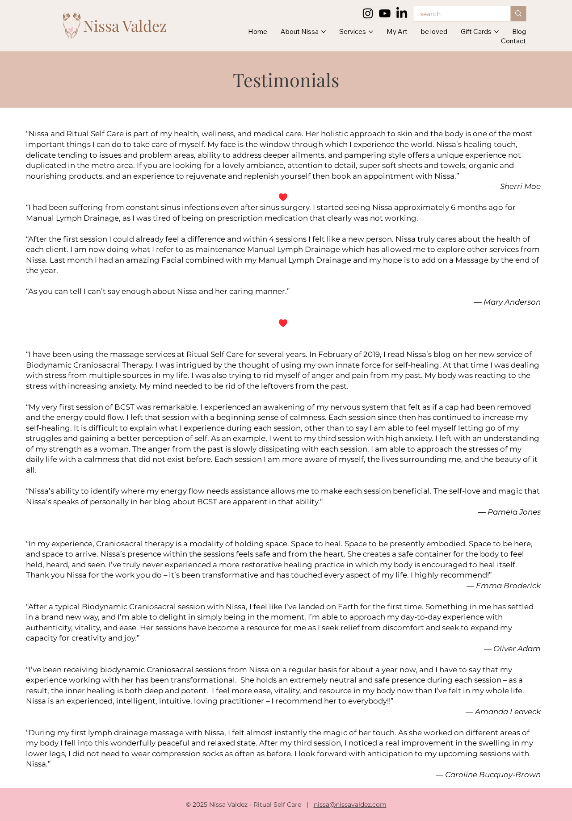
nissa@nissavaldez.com (350, 804)
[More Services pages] (371, 31)
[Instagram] (367, 13)
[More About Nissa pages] (323, 31)
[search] (518, 13)
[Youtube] (384, 13)
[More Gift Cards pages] (496, 31)
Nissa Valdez (125, 25)
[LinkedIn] (401, 13)
